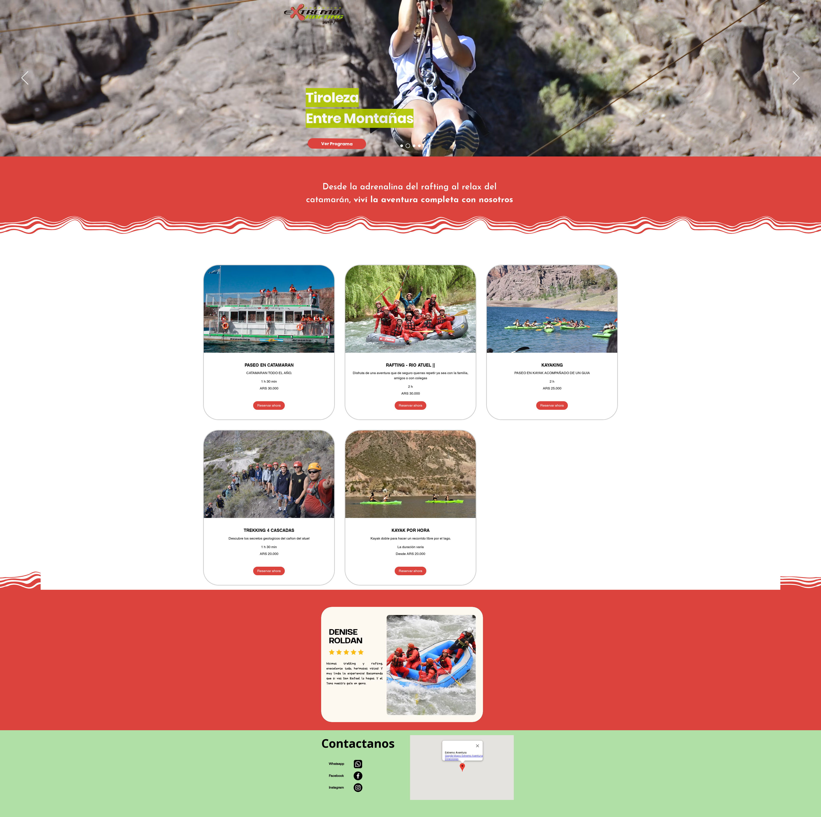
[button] (269, 405)
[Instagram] (358, 787)
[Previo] (24, 78)
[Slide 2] (407, 146)
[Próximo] (796, 78)
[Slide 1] (401, 146)
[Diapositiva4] (419, 146)
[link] (269, 365)
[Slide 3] (413, 146)
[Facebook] (358, 775)
